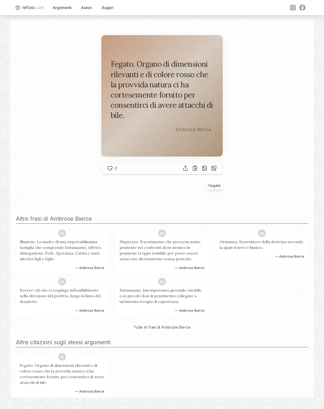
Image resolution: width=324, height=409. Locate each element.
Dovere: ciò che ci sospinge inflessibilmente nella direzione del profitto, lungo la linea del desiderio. (60, 296)
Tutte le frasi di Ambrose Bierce (162, 327)
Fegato (214, 185)
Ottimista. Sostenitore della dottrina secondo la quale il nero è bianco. (261, 244)
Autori (86, 7)
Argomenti (62, 7)
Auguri (107, 7)
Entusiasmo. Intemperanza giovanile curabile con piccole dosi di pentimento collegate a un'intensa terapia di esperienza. (161, 296)
